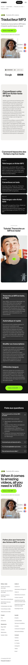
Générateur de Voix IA (20, 594)
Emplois (16, 618)
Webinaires (3, 632)
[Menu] (25, 2)
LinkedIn (17, 640)
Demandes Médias (19, 631)
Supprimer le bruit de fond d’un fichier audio (20, 601)
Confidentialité (18, 620)
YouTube (17, 637)
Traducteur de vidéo (18, 6)
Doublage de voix (19, 608)
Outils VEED (9, 6)
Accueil (2, 6)
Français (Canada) (5, 660)
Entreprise (3, 620)
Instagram (17, 646)
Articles (3, 629)
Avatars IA (17, 586)
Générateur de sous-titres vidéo (6, 602)
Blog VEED (3, 627)
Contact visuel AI (19, 597)
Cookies (17, 626)
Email (16, 651)
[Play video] (14, 259)
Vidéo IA (17, 592)
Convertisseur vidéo (6, 609)
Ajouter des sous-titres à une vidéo (7, 591)
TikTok (16, 648)
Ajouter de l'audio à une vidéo (5, 587)
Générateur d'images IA (20, 589)
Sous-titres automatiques (7, 599)
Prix (2, 618)
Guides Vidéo (4, 635)
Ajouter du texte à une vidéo (5, 595)
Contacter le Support (20, 628)
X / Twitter (17, 643)
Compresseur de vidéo (6, 606)
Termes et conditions (20, 623)
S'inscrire (19, 2)
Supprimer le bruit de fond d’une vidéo (20, 605)
